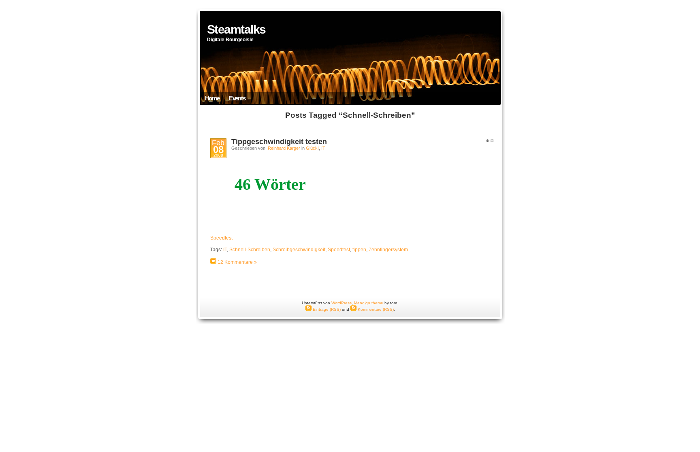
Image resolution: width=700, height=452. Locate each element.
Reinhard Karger (284, 148)
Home (212, 98)
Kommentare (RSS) (375, 309)
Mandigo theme (368, 303)
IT (323, 148)
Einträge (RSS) (326, 309)
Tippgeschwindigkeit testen (279, 142)
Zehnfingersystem (388, 250)
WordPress (341, 303)
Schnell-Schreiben (249, 250)
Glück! (312, 148)
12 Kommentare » (237, 262)
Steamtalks (236, 29)
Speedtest (221, 238)
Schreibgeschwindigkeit (299, 250)
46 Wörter (270, 184)
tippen (359, 250)
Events (237, 98)
